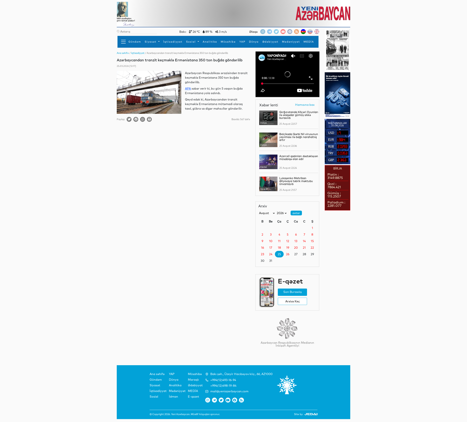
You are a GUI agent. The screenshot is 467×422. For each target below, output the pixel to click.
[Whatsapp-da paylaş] (142, 119)
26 (287, 254)
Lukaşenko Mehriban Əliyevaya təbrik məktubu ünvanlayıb (296, 181)
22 (312, 247)
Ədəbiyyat (270, 41)
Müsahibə (228, 41)
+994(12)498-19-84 (223, 385)
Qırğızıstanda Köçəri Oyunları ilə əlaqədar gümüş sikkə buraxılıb (298, 115)
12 (287, 241)
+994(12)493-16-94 (223, 379)
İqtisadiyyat (172, 41)
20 (296, 247)
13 (295, 241)
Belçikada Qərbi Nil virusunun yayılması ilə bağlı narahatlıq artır (298, 137)
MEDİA (309, 41)
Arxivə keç (292, 301)
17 (270, 247)
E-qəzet (193, 396)
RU (310, 31)
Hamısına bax (304, 105)
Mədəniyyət (291, 41)
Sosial (191, 41)
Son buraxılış (292, 292)
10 (270, 241)
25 (279, 254)
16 (262, 247)
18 (279, 247)
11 (279, 241)
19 (287, 247)
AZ (303, 31)
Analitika (210, 41)
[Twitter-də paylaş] (129, 119)
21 (304, 247)
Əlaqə (253, 31)
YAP (242, 41)
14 (304, 241)
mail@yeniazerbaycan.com (229, 391)
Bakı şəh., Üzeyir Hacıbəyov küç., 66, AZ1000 (241, 373)
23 (262, 254)
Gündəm (134, 41)
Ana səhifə (157, 373)
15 (312, 241)
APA (188, 88)
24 (270, 254)
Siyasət (151, 41)
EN (316, 31)
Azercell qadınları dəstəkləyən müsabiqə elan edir (298, 157)
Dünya (254, 41)
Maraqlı (193, 379)
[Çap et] (149, 119)
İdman (173, 396)
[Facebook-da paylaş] (135, 119)
